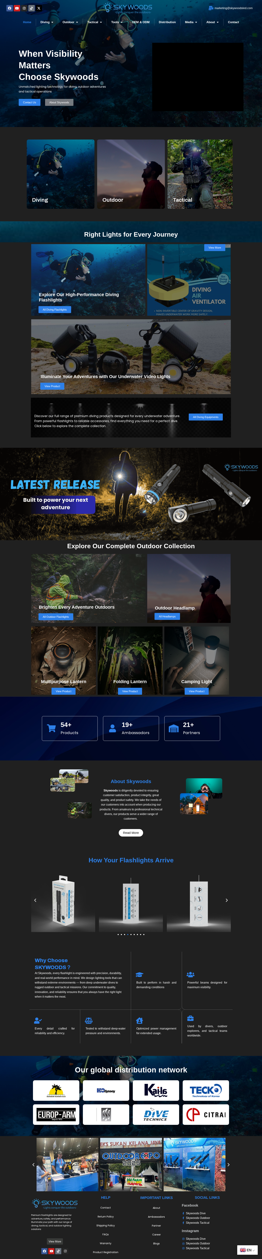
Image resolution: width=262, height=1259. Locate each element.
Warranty (105, 1243)
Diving (45, 22)
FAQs (105, 1234)
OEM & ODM (141, 22)
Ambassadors (156, 1217)
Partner (156, 1225)
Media (189, 22)
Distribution (167, 22)
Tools (115, 22)
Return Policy (106, 1216)
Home (27, 22)
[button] (35, 900)
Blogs (156, 1243)
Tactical (92, 22)
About (210, 22)
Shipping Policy (105, 1225)
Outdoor (68, 22)
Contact (233, 22)
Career (156, 1234)
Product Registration (105, 1252)
